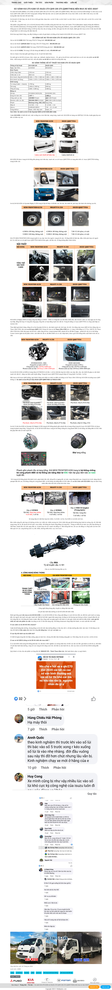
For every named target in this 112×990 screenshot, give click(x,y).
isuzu (12, 972)
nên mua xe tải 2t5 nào (66, 972)
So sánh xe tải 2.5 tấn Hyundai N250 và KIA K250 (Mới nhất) (37, 112)
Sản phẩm (49, 2)
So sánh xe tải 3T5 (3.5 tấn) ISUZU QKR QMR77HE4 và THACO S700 (39, 379)
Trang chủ (16, 2)
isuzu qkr (38, 972)
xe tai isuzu (19, 972)
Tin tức (39, 2)
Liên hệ (73, 2)
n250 (32, 972)
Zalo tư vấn (105, 987)
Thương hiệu (62, 2)
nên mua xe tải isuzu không (51, 972)
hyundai (27, 972)
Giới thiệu (28, 2)
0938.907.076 (94, 987)
